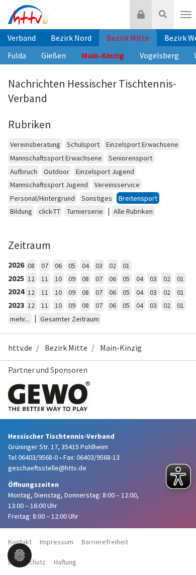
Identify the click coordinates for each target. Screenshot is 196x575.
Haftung (65, 561)
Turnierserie (85, 211)
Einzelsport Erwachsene (142, 144)
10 (58, 278)
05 (71, 265)
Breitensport (138, 198)
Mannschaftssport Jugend (49, 184)
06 (58, 265)
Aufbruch (23, 171)
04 (85, 265)
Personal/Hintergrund (42, 198)
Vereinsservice (117, 184)
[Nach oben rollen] (176, 547)
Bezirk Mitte (128, 38)
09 (71, 278)
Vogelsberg (159, 55)
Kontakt (20, 541)
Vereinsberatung (35, 144)
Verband (22, 38)
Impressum (56, 541)
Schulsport (83, 144)
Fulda (17, 55)
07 (44, 265)
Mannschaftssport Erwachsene (56, 157)
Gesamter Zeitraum (69, 318)
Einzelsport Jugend (105, 171)
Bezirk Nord (71, 38)
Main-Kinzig (102, 55)
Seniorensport (130, 157)
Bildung (21, 211)
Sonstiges (96, 198)
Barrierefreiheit (104, 541)
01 (126, 265)
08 (31, 265)
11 (44, 278)
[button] (20, 554)
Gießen (53, 55)
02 (112, 265)
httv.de (20, 348)
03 (99, 265)
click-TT (49, 211)
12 (31, 278)
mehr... (20, 318)
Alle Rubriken (133, 211)
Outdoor (56, 171)
